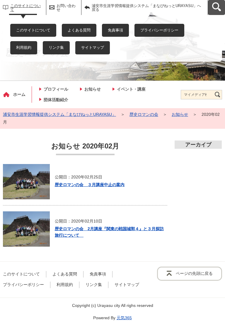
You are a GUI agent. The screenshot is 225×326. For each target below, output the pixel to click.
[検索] (217, 94)
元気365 (124, 317)
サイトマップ (92, 47)
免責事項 (115, 30)
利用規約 (23, 47)
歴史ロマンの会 (143, 114)
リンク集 (56, 47)
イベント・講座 (131, 89)
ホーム (19, 94)
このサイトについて (25, 8)
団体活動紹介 (56, 99)
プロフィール (56, 89)
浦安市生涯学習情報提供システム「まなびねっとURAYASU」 (59, 114)
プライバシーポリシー (159, 30)
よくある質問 (79, 30)
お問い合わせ (66, 8)
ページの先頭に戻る (194, 273)
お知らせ (92, 89)
